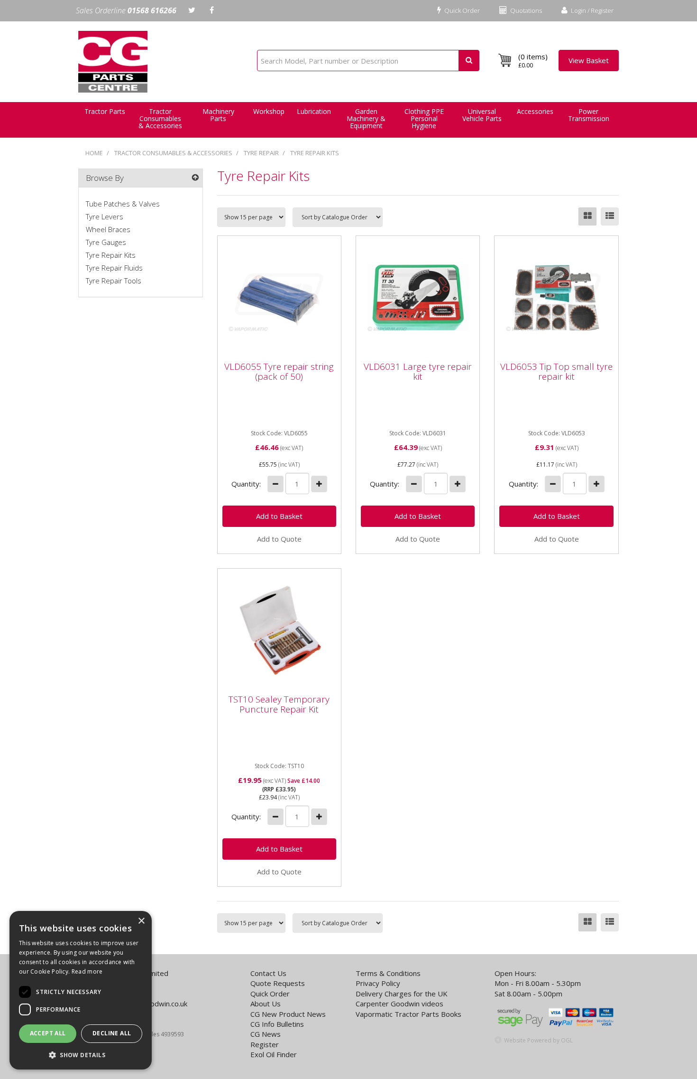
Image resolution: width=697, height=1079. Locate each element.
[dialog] (80, 990)
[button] (80, 1054)
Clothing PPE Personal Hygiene (424, 118)
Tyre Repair (261, 153)
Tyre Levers (104, 216)
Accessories (535, 111)
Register (264, 1044)
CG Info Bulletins (277, 1024)
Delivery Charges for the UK (402, 993)
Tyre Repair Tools (113, 280)
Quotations (525, 10)
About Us (265, 1003)
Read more (87, 971)
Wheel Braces (108, 229)
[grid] (587, 216)
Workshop (268, 111)
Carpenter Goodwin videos (399, 1003)
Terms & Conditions (388, 973)
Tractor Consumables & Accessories (160, 118)
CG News (265, 1034)
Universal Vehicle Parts (482, 115)
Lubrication (314, 111)
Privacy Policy (378, 983)
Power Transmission (588, 115)
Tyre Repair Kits (314, 153)
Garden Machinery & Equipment (366, 118)
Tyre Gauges (106, 242)
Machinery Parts (218, 115)
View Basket (589, 60)
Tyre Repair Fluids (114, 267)
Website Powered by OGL (538, 1040)
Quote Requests (277, 983)
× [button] (141, 921)
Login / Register (591, 10)
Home (94, 153)
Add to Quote (279, 539)
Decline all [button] (111, 1033)
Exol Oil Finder (273, 1054)
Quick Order (461, 10)
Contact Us (268, 973)
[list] (610, 216)
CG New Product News (288, 1014)
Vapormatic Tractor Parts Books (408, 1014)
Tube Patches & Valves (123, 203)
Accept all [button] (48, 1033)
